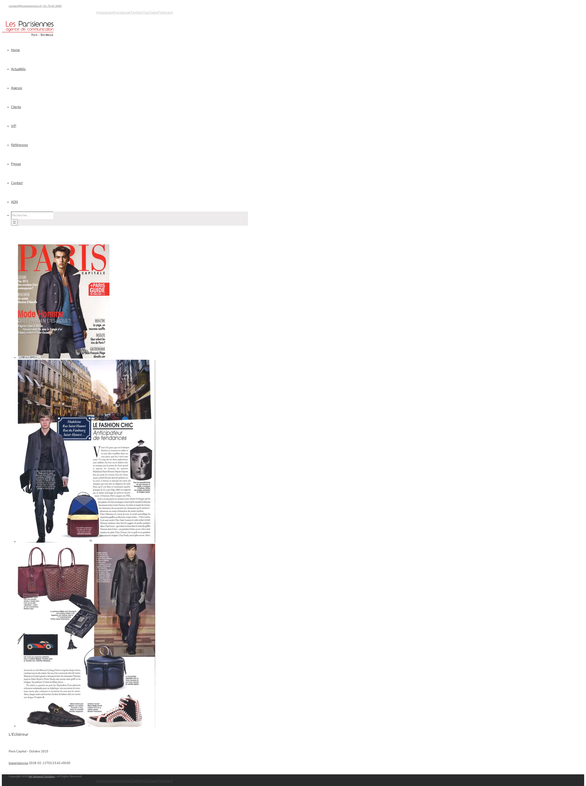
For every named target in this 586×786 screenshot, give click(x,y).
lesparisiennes (18, 763)
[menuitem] (132, 50)
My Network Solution (42, 776)
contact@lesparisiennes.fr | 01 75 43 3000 (35, 6)
